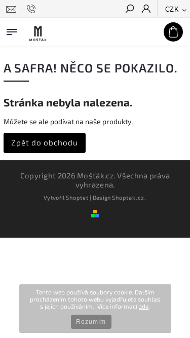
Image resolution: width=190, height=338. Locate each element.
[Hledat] (129, 9)
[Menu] (11, 29)
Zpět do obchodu (44, 142)
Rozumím (91, 321)
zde (143, 306)
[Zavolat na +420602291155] (33, 9)
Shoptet (77, 197)
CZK (172, 9)
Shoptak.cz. (129, 197)
